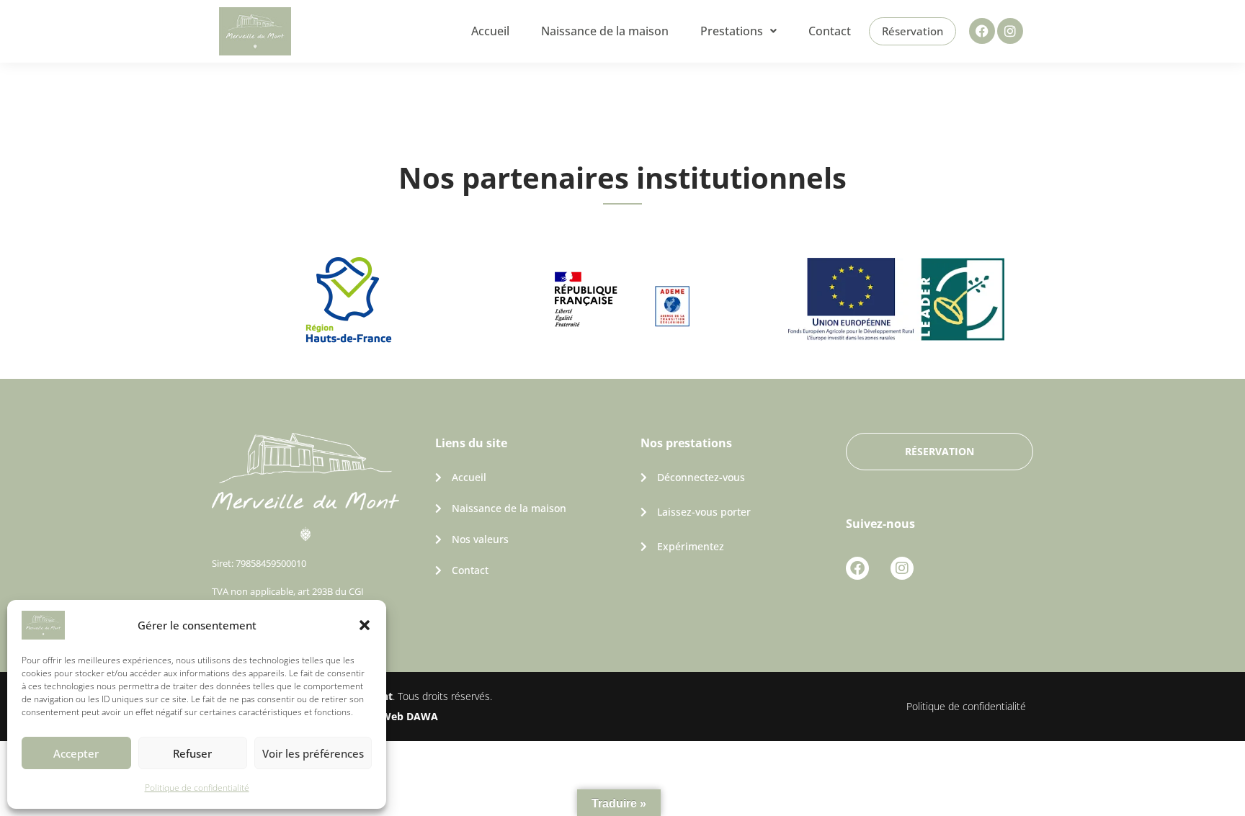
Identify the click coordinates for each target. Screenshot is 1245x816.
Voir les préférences (313, 753)
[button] (364, 625)
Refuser (192, 753)
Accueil (490, 31)
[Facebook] (982, 31)
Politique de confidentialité (197, 787)
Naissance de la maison (605, 31)
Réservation (912, 31)
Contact (829, 31)
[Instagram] (1010, 31)
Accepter (76, 753)
